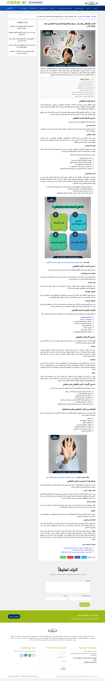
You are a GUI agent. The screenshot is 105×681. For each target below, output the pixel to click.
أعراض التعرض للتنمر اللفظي (84, 88)
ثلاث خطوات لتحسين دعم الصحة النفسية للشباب (77, 547)
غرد (83, 557)
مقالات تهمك (43, 8)
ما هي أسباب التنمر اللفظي (85, 86)
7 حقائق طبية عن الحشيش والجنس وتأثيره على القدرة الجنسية (22, 39)
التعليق (87, 580)
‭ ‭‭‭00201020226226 (91, 662)
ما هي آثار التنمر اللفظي (86, 90)
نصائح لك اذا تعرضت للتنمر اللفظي (83, 96)
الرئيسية (95, 8)
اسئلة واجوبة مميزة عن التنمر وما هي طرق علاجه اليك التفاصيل (64, 262)
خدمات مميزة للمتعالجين (86, 676)
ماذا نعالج (52, 8)
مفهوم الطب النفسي (84, 16)
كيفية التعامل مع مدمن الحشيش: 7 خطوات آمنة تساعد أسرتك (22, 52)
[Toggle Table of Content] (92, 79)
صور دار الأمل (33, 8)
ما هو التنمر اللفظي (87, 82)
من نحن (88, 8)
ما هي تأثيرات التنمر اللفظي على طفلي (82, 92)
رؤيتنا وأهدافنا (75, 676)
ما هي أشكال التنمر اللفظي (85, 84)
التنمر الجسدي (54, 114)
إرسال (63, 668)
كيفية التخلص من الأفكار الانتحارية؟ (81, 549)
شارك (77, 557)
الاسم (65, 595)
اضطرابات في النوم (85, 319)
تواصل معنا (24, 8)
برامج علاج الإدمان (79, 8)
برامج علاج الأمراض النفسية (64, 8)
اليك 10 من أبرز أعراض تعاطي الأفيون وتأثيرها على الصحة (22, 33)
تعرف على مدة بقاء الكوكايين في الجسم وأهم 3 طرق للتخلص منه (22, 45)
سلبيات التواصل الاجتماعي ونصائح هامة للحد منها (60, 477)
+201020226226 (36, 2)
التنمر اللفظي (79, 140)
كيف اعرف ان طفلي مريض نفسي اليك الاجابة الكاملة (76, 552)
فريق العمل (66, 676)
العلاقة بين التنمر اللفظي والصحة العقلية (81, 94)
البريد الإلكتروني (85, 595)
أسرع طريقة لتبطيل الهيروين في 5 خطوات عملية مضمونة (22, 27)
